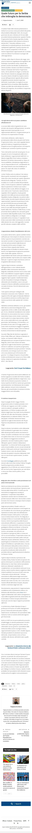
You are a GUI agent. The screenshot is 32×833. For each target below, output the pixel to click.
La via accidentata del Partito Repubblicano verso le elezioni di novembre (8, 737)
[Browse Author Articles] (16, 700)
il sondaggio (10, 461)
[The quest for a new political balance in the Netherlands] (9, 758)
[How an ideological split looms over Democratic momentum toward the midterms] (23, 776)
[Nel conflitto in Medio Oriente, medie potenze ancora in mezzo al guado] (9, 776)
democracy (7, 683)
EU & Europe (19, 10)
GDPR (24, 821)
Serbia (18, 683)
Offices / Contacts (7, 821)
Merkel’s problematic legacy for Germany (23, 733)
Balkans (13, 683)
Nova (21, 592)
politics (23, 683)
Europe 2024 (5, 7)
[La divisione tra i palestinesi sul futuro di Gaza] (23, 759)
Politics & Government (8, 10)
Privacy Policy (18, 821)
